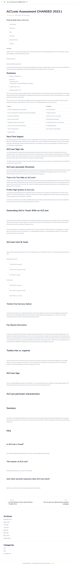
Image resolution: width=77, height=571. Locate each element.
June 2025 (6, 527)
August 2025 (7, 522)
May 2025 (6, 530)
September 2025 (8, 519)
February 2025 (7, 538)
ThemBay (52, 563)
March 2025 (6, 535)
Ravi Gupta (26, 15)
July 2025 (6, 524)
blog (5, 551)
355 (4, 548)
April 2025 (6, 533)
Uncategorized (10, 15)
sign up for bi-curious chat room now (15, 231)
